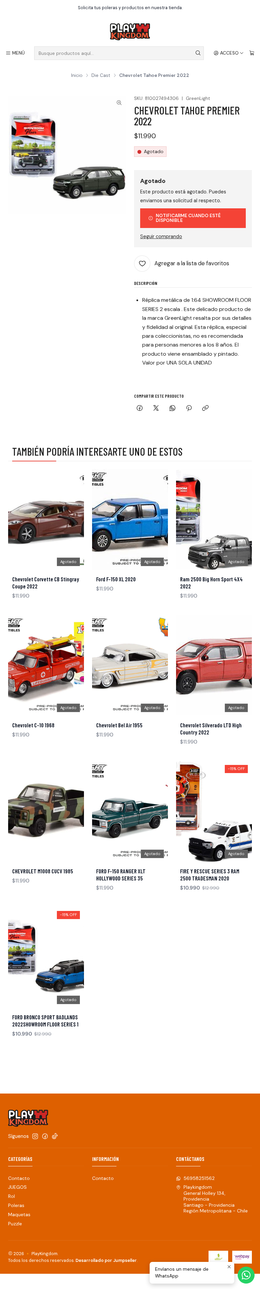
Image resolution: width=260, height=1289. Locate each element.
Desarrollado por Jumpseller (106, 1260)
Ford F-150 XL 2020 (116, 579)
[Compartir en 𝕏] (156, 408)
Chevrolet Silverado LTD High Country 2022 (211, 728)
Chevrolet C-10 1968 (33, 725)
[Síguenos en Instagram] (35, 1136)
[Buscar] (198, 53)
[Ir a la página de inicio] (130, 31)
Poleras (16, 1205)
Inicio (77, 75)
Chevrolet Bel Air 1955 (119, 725)
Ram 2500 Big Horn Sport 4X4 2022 (211, 582)
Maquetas (19, 1214)
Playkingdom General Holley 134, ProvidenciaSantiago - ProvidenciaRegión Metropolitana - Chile (215, 1199)
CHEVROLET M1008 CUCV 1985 (42, 871)
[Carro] (252, 53)
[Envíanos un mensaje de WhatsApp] (246, 1275)
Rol (11, 1196)
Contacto (19, 1178)
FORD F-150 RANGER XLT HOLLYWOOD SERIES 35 (121, 874)
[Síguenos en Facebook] (45, 1136)
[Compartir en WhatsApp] (172, 408)
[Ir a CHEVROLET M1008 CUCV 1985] (46, 811)
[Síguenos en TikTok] (54, 1136)
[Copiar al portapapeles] (205, 408)
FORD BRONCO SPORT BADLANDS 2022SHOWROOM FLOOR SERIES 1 (45, 1020)
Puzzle (15, 1224)
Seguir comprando (161, 236)
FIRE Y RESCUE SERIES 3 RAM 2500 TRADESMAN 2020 (209, 874)
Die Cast (100, 75)
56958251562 (199, 1178)
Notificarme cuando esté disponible (188, 218)
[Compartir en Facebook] (139, 408)
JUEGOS (17, 1187)
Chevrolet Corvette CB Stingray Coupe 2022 (45, 582)
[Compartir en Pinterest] (189, 408)
